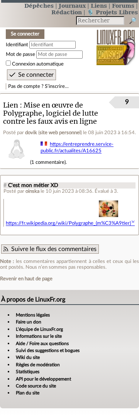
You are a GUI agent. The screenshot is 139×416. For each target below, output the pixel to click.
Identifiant (17, 44)
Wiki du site (28, 357)
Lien (10, 105)
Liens (99, 5)
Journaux (72, 5)
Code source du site (36, 386)
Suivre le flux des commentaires (54, 249)
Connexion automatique (38, 64)
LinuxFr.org (116, 42)
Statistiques (27, 371)
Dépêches (39, 5)
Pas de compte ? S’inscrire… (38, 86)
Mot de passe (20, 54)
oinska (32, 191)
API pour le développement (43, 379)
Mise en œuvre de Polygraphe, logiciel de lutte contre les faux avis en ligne (50, 113)
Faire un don (28, 322)
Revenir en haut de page (26, 278)
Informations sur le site (39, 336)
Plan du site (27, 393)
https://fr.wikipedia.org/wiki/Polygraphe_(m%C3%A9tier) (68, 223)
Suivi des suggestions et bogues (48, 350)
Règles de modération (38, 364)
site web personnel (60, 132)
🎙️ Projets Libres (112, 12)
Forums (123, 5)
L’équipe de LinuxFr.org (39, 329)
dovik (31, 132)
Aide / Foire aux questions (42, 343)
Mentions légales (33, 315)
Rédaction (66, 12)
